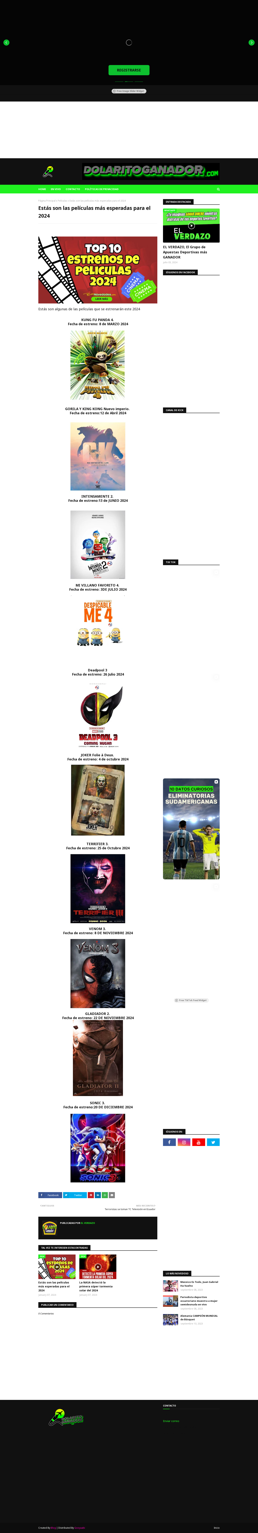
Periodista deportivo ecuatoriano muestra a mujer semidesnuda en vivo (199, 1300)
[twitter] (213, 1142)
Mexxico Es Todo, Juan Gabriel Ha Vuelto (199, 1283)
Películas (62, 200)
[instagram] (184, 1142)
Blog (53, 1527)
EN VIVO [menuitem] (56, 189)
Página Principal (47, 200)
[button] (6, 42)
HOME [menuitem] (42, 189)
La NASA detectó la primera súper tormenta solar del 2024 (96, 1286)
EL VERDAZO (87, 1223)
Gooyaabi (79, 1527)
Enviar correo (171, 1421)
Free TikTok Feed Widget (193, 1000)
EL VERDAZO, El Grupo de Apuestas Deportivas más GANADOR (185, 252)
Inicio (217, 1527)
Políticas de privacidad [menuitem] (102, 189)
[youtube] (198, 1142)
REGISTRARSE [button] (129, 70)
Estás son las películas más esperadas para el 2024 (54, 1286)
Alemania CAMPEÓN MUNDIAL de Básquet (199, 1317)
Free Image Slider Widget (130, 91)
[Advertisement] (129, 129)
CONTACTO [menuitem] (73, 189)
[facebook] (169, 1142)
